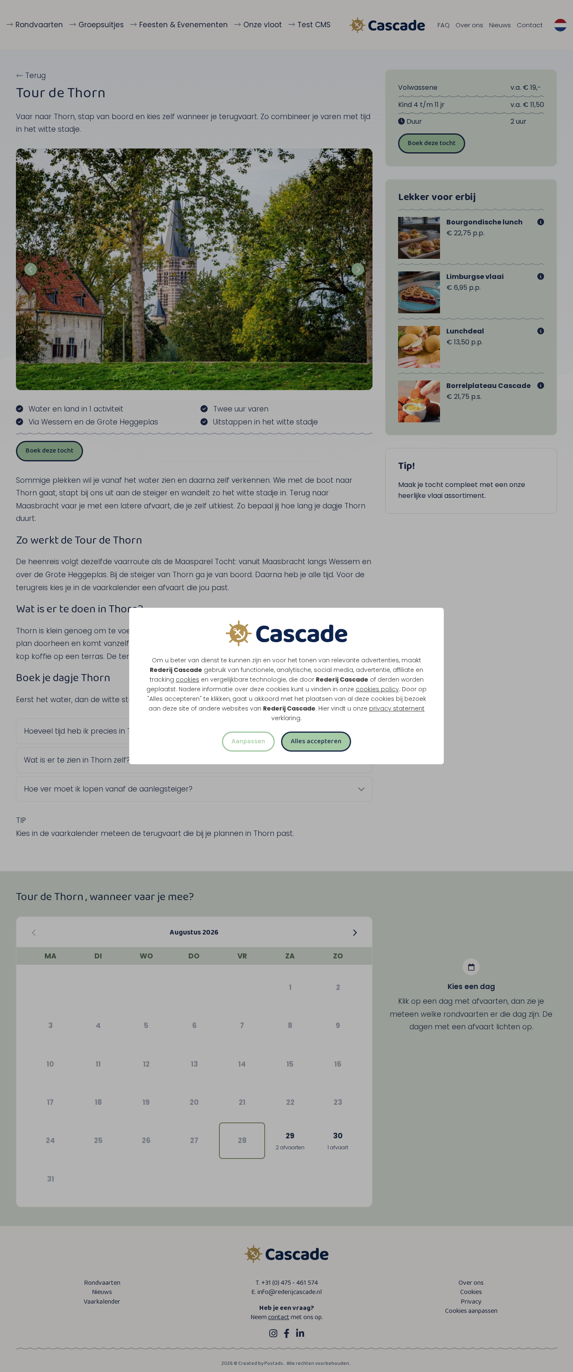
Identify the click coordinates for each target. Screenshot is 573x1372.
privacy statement (397, 708)
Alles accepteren (316, 741)
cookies (187, 679)
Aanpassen (248, 741)
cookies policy (377, 689)
